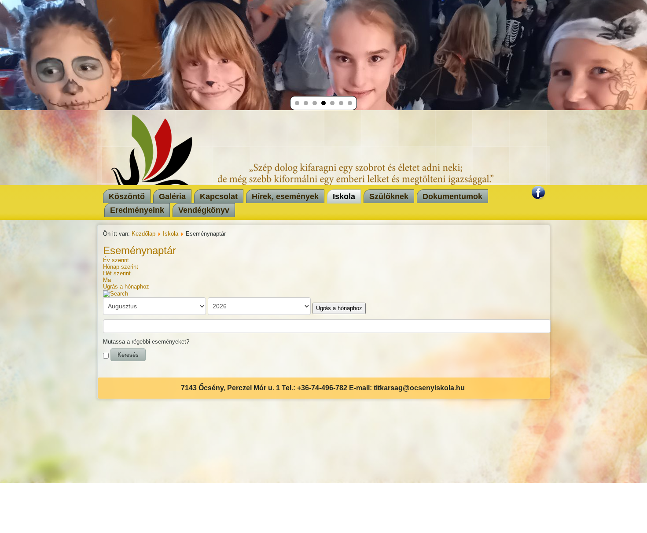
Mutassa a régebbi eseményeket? (146, 341)
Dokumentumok (452, 196)
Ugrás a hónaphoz (126, 286)
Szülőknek (388, 196)
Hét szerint (117, 273)
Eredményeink (137, 210)
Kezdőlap (143, 233)
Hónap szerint (120, 266)
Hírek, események (285, 196)
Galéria (172, 196)
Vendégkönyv (203, 210)
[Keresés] (115, 293)
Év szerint (116, 260)
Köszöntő (127, 196)
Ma (107, 280)
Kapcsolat (219, 196)
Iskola (344, 196)
